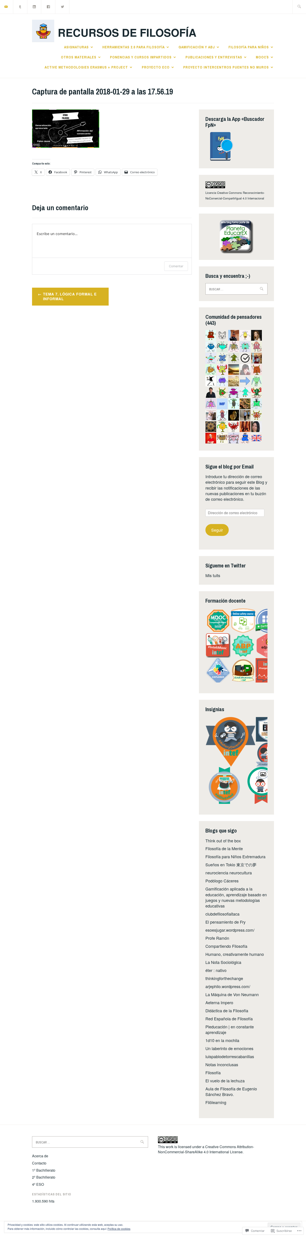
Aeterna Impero (219, 1002)
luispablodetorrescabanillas (229, 1056)
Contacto (39, 1163)
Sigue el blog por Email (229, 466)
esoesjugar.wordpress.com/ (229, 930)
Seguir (217, 530)
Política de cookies (119, 1229)
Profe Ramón (217, 938)
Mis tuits (212, 575)
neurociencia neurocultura (228, 872)
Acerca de (40, 1155)
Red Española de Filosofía (229, 1018)
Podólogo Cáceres (222, 881)
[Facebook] (48, 6)
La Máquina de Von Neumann (232, 994)
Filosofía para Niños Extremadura (235, 856)
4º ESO (38, 1184)
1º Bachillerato (43, 1170)
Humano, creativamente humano (234, 954)
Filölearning (215, 1102)
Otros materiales (78, 57)
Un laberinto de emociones (229, 1048)
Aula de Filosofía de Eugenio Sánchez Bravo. (231, 1091)
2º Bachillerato (43, 1177)
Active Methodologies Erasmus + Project (86, 67)
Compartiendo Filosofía (226, 946)
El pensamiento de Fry (225, 922)
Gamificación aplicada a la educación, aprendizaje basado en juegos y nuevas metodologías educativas (236, 897)
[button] (217, 620)
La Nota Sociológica (223, 962)
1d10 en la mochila (222, 1040)
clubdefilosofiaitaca (222, 914)
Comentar (176, 266)
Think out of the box (223, 840)
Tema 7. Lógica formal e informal (70, 296)
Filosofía (213, 1072)
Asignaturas (76, 47)
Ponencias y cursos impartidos (141, 57)
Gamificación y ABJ (197, 47)
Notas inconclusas (221, 1064)
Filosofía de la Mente (224, 848)
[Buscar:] (299, 7)
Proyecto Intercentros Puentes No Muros (226, 67)
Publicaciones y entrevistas (213, 57)
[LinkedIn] (34, 6)
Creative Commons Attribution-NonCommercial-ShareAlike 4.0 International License (206, 1149)
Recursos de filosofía (127, 32)
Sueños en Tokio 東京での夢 (230, 864)
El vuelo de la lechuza (225, 1080)
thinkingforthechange (224, 978)
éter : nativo (215, 970)
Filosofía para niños (248, 47)
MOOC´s (262, 57)
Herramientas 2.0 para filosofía (133, 47)
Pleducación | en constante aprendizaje (229, 1029)
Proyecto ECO (156, 67)
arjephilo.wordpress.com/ (227, 986)
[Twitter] (62, 6)
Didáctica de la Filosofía (226, 1010)
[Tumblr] (20, 6)
